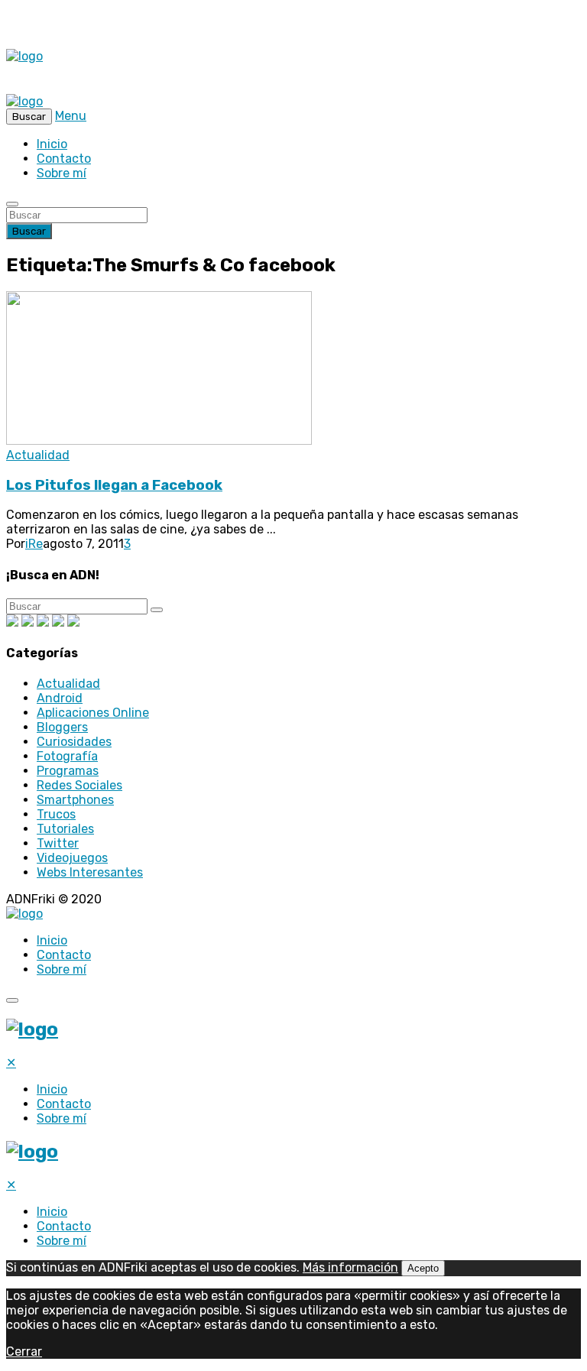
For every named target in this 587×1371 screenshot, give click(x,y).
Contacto (64, 158)
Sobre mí (61, 173)
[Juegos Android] (12, 622)
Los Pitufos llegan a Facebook (114, 485)
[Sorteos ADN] (73, 622)
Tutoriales (65, 829)
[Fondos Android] (43, 622)
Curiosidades (74, 741)
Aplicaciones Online (93, 712)
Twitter (58, 843)
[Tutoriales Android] (58, 622)
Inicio (52, 144)
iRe (34, 543)
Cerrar (24, 1351)
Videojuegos (72, 858)
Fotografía (67, 756)
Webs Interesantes (90, 872)
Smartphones (75, 799)
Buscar (29, 231)
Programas (68, 770)
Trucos (56, 814)
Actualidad (38, 455)
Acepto (423, 1268)
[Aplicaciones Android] (27, 622)
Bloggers (62, 727)
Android (60, 698)
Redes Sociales (79, 785)
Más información (350, 1267)
